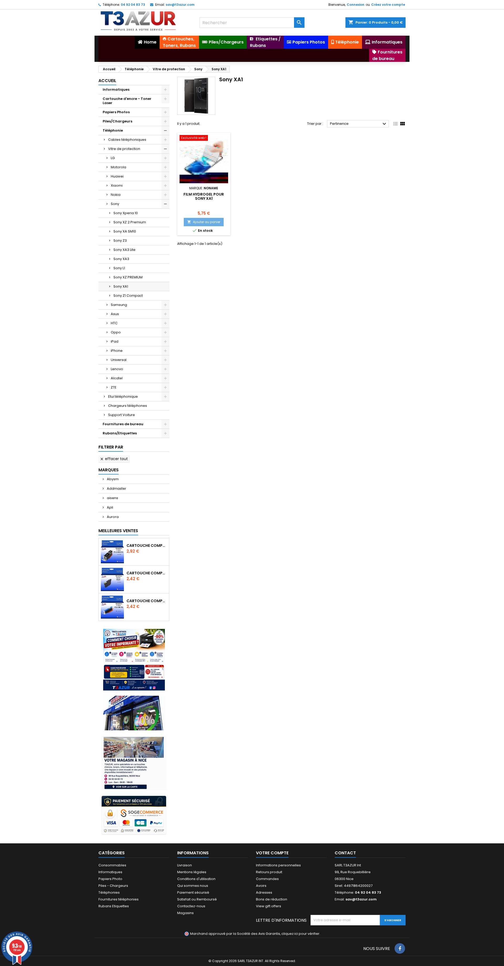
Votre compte (272, 853)
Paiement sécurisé (193, 892)
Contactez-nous (191, 906)
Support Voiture (121, 414)
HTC (114, 323)
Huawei (117, 176)
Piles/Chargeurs (117, 121)
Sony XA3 (121, 258)
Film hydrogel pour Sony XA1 (203, 196)
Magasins (185, 912)
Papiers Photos (116, 112)
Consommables (112, 865)
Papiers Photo (110, 878)
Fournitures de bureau (123, 424)
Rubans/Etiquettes (120, 433)
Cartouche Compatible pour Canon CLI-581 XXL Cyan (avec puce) (147, 601)
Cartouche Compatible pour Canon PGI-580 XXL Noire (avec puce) (147, 545)
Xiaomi (117, 185)
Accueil (107, 81)
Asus (115, 313)
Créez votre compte (388, 4)
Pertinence (358, 124)
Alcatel (117, 378)
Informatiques (116, 89)
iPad (114, 341)
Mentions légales (191, 872)
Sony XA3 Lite (124, 249)
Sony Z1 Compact (128, 295)
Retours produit (269, 872)
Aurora (112, 516)
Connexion (355, 4)
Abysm (112, 479)
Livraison (184, 865)
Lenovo (117, 368)
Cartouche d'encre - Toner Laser (127, 100)
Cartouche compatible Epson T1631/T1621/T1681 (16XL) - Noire (147, 573)
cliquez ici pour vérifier (300, 933)
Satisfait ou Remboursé (197, 899)
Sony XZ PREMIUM (128, 277)
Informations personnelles (278, 865)
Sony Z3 (120, 240)
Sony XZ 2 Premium (129, 222)
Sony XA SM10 (124, 231)
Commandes (267, 878)
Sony (115, 203)
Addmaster (116, 488)
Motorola (118, 167)
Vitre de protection (124, 148)
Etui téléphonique (123, 396)
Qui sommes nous (192, 885)
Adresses (264, 892)
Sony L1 (119, 268)
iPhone (117, 350)
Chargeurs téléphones (127, 405)
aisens (112, 497)
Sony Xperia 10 (125, 213)
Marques (108, 470)
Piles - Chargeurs (113, 885)
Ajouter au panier (203, 222)
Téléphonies (109, 892)
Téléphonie (113, 130)
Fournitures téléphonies (118, 899)
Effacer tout (114, 458)
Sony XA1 (120, 286)
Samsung (119, 304)
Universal (119, 359)
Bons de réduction (271, 899)
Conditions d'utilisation (196, 878)
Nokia (115, 194)
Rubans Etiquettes (113, 906)
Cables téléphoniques (127, 139)
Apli (109, 507)
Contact (345, 853)
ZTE (114, 387)
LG (113, 157)
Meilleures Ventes (118, 531)
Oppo (116, 332)
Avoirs (261, 885)
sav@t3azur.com (180, 4)
